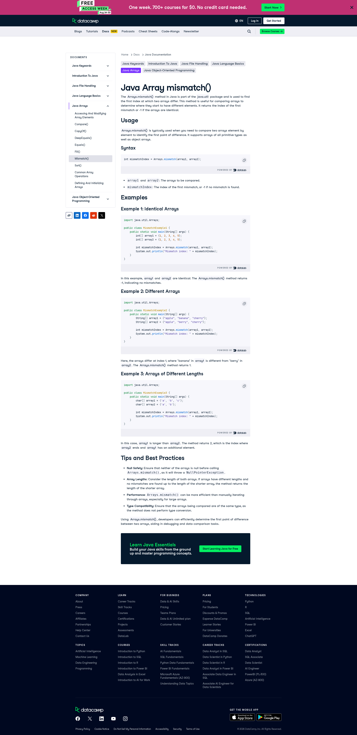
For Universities (212, 630)
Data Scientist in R (214, 662)
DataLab (123, 636)
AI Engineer (252, 668)
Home (124, 54)
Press (78, 607)
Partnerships (83, 624)
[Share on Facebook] (85, 215)
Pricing (164, 607)
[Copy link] (69, 215)
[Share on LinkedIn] (77, 215)
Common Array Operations (84, 174)
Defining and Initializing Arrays (89, 185)
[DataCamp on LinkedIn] (101, 719)
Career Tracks (126, 601)
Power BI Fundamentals (174, 668)
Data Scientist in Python (217, 657)
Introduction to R (128, 662)
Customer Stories (170, 624)
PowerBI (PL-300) (255, 674)
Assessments (126, 630)
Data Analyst (253, 651)
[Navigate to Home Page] (86, 21)
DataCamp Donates (215, 636)
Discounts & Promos (215, 613)
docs (137, 54)
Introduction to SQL (129, 657)
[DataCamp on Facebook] (77, 719)
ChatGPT (250, 636)
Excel (248, 630)
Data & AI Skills (169, 601)
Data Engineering (86, 662)
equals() (80, 144)
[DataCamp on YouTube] (113, 719)
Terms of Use (193, 729)
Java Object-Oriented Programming (169, 70)
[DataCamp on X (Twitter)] (89, 719)
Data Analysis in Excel (131, 674)
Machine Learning (86, 657)
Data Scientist (253, 662)
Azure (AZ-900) (254, 680)
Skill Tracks (125, 607)
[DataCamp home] (101, 710)
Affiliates (80, 618)
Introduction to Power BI (132, 668)
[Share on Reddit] (93, 215)
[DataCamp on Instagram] (125, 719)
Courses (123, 613)
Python (249, 601)
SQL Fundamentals (172, 657)
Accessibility (162, 729)
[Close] (352, 8)
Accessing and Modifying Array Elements (90, 115)
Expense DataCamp (215, 618)
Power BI (250, 624)
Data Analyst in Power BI (218, 668)
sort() (78, 165)
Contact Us (82, 636)
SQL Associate (254, 657)
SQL (247, 613)
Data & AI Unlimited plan (175, 618)
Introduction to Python (131, 651)
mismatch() (82, 158)
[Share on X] (101, 215)
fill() (77, 151)
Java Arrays (130, 70)
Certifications (126, 618)
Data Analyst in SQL (215, 651)
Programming (83, 668)
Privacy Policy (82, 729)
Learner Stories (212, 624)
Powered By (225, 170)
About (79, 601)
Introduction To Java (162, 63)
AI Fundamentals (170, 651)
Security (177, 729)
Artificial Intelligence (257, 618)
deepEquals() (83, 137)
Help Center (82, 630)
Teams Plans (168, 613)
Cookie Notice (101, 729)
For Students (210, 607)
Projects (123, 624)
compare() (81, 124)
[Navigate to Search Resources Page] (249, 31)
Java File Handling (194, 63)
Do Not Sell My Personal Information (132, 729)
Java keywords (133, 63)
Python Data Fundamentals (177, 662)
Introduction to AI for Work (134, 680)
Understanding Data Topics (177, 683)
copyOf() (80, 131)
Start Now (271, 7)
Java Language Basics (228, 63)
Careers (80, 613)
